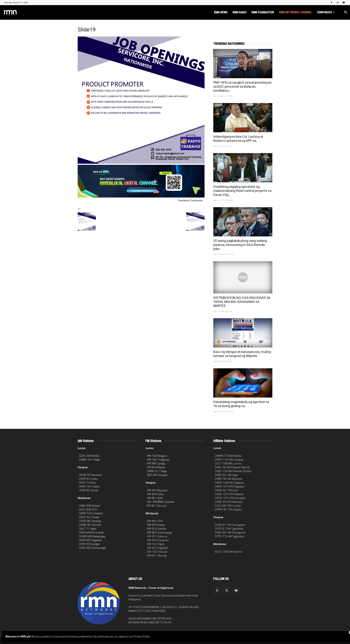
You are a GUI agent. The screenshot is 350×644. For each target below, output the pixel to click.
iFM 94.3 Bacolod (157, 490)
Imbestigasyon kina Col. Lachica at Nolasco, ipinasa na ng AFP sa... (238, 139)
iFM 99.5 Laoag (156, 463)
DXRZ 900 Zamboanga (92, 548)
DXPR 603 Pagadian (90, 540)
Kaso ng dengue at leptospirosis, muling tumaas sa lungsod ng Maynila (242, 354)
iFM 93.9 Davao (156, 525)
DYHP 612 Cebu (88, 478)
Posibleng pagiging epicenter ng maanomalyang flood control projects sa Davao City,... (242, 191)
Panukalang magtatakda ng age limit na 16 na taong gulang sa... (241, 404)
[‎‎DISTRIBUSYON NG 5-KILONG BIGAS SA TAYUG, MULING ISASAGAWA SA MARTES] (242, 277)
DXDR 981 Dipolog (90, 521)
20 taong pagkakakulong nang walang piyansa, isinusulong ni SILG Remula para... (240, 245)
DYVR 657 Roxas (88, 490)
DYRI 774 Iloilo (87, 482)
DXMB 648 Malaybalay (92, 536)
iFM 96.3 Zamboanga (159, 532)
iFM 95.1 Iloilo (155, 498)
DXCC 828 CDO (88, 509)
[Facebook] (331, 2)
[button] (345, 12)
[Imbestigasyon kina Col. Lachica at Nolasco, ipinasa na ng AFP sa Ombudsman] (242, 117)
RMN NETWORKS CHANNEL (295, 12)
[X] (337, 2)
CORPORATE (324, 12)
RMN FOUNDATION (263, 12)
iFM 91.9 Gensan (156, 528)
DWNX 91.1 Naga (157, 471)
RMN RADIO (239, 12)
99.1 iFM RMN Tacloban (160, 502)
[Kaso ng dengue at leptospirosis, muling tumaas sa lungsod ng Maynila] (242, 332)
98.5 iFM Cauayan (157, 475)
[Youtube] (343, 2)
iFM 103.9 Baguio (157, 455)
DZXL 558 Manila (89, 455)
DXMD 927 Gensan (90, 525)
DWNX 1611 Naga (89, 459)
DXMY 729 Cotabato (91, 513)
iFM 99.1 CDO (155, 521)
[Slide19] (141, 162)
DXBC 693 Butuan (89, 505)
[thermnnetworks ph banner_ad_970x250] (141, 196)
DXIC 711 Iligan (87, 528)
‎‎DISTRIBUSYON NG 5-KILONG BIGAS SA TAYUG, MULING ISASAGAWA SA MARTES (241, 302)
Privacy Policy (142, 636)
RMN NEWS (221, 12)
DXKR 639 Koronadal (91, 532)
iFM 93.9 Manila (156, 467)
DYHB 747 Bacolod (90, 475)
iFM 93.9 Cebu (155, 494)
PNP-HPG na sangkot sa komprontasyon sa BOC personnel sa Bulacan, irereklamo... (242, 86)
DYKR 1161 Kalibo (89, 486)
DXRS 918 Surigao (89, 544)
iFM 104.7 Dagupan (158, 459)
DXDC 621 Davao (89, 517)
